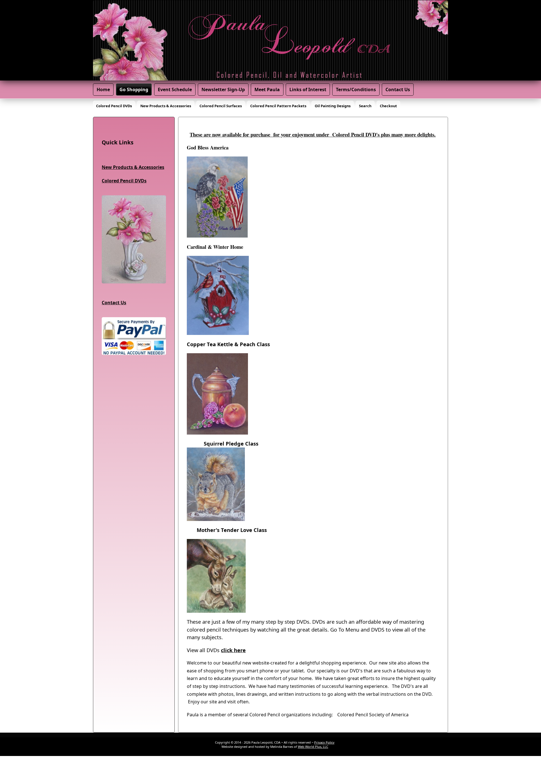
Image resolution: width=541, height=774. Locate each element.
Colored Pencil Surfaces (220, 105)
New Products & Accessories (165, 105)
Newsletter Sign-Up (223, 89)
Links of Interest (307, 89)
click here (233, 650)
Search (365, 105)
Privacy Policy (324, 742)
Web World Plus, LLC (313, 746)
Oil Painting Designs (333, 105)
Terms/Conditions (356, 89)
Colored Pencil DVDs (114, 105)
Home (103, 89)
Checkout (388, 105)
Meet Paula (267, 89)
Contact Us (397, 89)
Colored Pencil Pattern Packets (278, 105)
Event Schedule (175, 89)
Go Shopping (133, 89)
